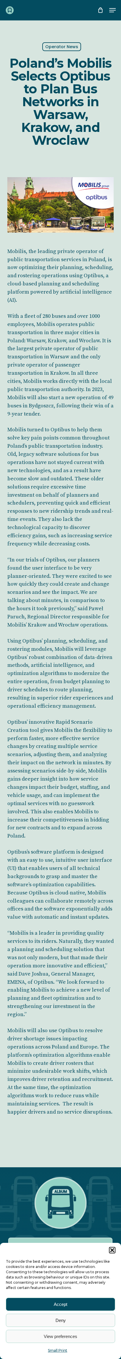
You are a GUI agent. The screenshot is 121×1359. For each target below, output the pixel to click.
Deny (61, 1320)
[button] (112, 1250)
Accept (60, 1304)
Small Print (57, 1350)
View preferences (60, 1336)
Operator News (61, 47)
